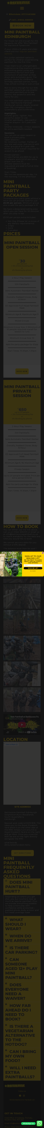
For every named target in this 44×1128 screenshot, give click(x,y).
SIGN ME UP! (33, 568)
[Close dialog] (42, 553)
